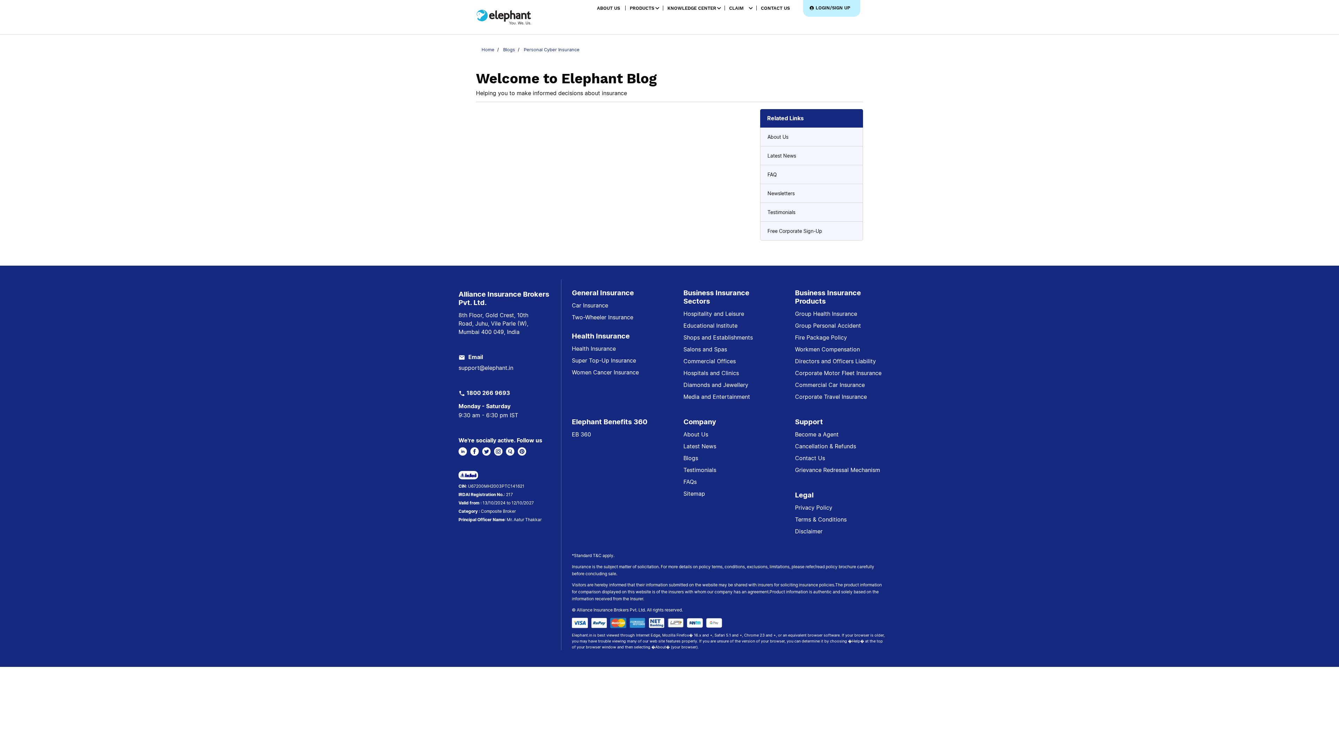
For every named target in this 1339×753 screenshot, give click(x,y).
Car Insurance (590, 305)
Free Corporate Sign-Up (794, 231)
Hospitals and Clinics (711, 373)
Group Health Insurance (826, 313)
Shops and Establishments (718, 337)
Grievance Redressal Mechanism (837, 469)
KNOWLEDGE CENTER (691, 8)
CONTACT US (775, 8)
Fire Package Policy (821, 337)
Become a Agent (817, 434)
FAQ (772, 174)
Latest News (781, 156)
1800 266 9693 (488, 392)
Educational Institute (710, 325)
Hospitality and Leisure (713, 313)
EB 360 (581, 434)
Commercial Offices (709, 361)
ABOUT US (608, 8)
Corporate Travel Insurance (831, 396)
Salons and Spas (705, 349)
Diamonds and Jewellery (715, 384)
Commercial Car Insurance (830, 384)
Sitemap (694, 493)
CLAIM (736, 8)
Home (488, 49)
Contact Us (810, 458)
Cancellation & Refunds (825, 446)
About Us (777, 137)
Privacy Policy (813, 507)
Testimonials (781, 212)
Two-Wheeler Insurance (602, 317)
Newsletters (781, 193)
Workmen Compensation (827, 349)
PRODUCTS (642, 8)
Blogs (509, 49)
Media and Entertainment (716, 396)
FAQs (690, 481)
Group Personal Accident (828, 325)
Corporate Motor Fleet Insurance (838, 373)
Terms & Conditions (821, 519)
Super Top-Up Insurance (604, 360)
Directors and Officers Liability (835, 361)
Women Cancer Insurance (605, 372)
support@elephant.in (486, 367)
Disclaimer (809, 531)
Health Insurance (594, 348)
